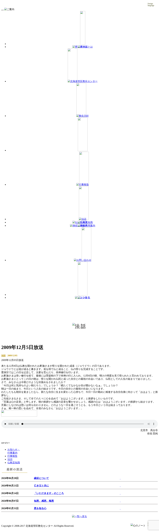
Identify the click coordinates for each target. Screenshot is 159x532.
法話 (3, 355)
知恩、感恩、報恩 (44, 500)
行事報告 (12, 456)
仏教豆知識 (13, 462)
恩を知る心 (40, 508)
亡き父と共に (41, 485)
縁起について (41, 478)
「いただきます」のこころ (49, 493)
